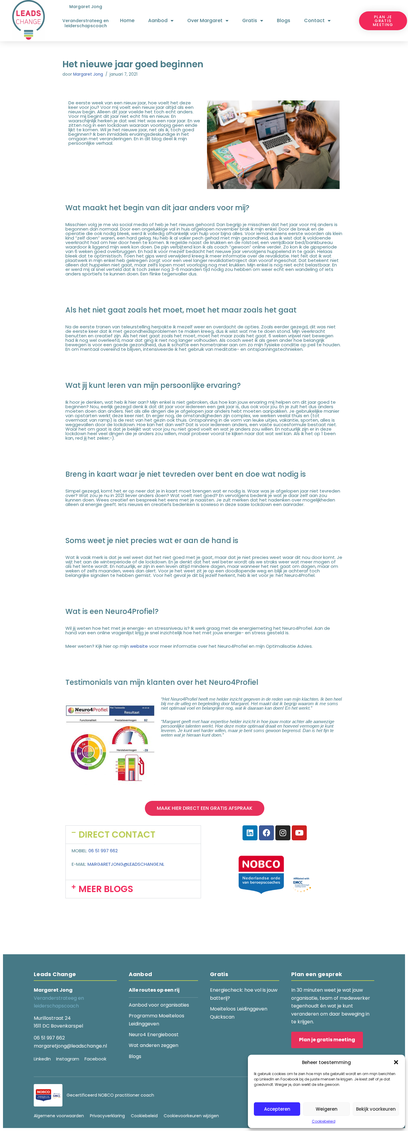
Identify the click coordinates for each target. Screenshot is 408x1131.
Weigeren (327, 1109)
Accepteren (277, 1109)
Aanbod (158, 20)
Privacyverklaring (107, 1116)
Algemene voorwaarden (59, 1116)
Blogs (283, 20)
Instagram (67, 1059)
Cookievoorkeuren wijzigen (191, 1116)
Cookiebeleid (323, 1121)
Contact (314, 20)
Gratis (249, 20)
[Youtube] (299, 832)
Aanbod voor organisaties (159, 1005)
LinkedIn (42, 1059)
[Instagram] (282, 832)
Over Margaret (205, 20)
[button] (396, 1062)
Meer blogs (106, 888)
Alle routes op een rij (154, 990)
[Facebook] (266, 832)
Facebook (95, 1059)
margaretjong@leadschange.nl (126, 864)
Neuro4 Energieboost (154, 1034)
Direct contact (117, 834)
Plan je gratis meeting (327, 1039)
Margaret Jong (88, 74)
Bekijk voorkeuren (376, 1109)
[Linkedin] (250, 832)
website (139, 646)
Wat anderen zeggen (153, 1045)
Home (127, 20)
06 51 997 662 (103, 851)
